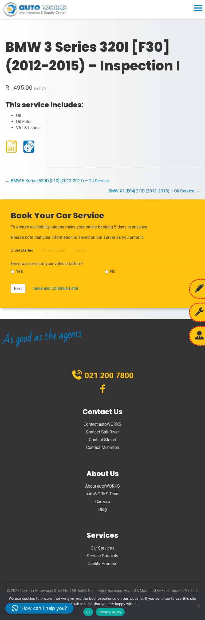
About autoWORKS (102, 486)
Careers (102, 501)
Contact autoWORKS (102, 424)
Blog (102, 509)
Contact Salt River (102, 432)
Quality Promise (102, 563)
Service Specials (102, 555)
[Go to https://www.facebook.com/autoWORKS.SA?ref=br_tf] (102, 389)
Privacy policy (110, 612)
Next (18, 288)
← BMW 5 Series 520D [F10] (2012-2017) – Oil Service (57, 180)
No (112, 271)
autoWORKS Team (103, 493)
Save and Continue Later (55, 288)
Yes (19, 271)
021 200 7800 (109, 375)
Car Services (103, 548)
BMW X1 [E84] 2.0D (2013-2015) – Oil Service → (154, 190)
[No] (198, 606)
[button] (39, 608)
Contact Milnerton (102, 447)
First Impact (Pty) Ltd (179, 591)
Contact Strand (102, 439)
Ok (88, 612)
